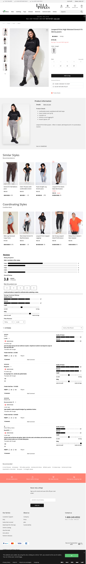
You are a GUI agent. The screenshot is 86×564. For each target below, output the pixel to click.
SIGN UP (37, 505)
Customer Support (8, 517)
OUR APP (69, 1)
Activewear (15, 467)
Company (26, 517)
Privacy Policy (6, 562)
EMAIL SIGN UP (79, 1)
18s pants (19, 469)
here (20, 557)
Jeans (19, 23)
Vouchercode (6, 530)
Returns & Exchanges (25, 562)
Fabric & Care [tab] (47, 104)
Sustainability (27, 525)
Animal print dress (36, 467)
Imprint (15, 562)
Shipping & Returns (55, 80)
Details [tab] (38, 105)
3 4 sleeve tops (56, 467)
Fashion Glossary (7, 535)
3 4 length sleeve (28, 469)
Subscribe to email (8, 522)
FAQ (4, 519)
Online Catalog (7, 527)
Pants (14, 23)
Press (25, 519)
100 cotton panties (25, 467)
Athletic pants (47, 467)
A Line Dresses (7, 467)
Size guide (81, 59)
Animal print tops (66, 467)
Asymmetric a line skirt (9, 469)
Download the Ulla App (9, 525)
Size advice (6, 533)
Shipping (36, 562)
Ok (71, 555)
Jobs (25, 522)
